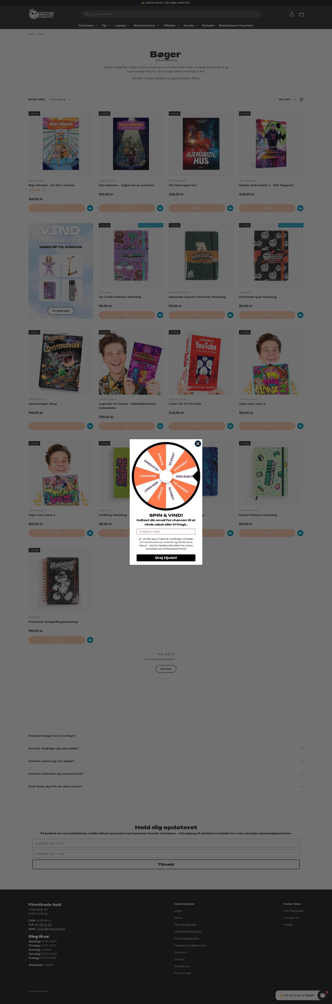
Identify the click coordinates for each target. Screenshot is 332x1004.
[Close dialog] (198, 444)
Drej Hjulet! (166, 557)
